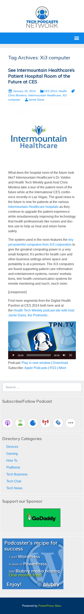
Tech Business (17, 474)
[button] (42, 340)
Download (60, 362)
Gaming (12, 453)
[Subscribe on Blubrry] (33, 423)
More (62, 368)
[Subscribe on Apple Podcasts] (7, 423)
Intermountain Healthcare (44, 95)
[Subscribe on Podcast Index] (45, 423)
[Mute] (64, 355)
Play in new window (36, 362)
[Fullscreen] (71, 355)
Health (63, 91)
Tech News (14, 488)
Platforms (13, 467)
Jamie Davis (36, 99)
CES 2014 (50, 91)
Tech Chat (13, 481)
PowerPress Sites (49, 605)
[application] (42, 340)
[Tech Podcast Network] (42, 17)
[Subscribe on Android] (20, 423)
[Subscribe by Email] (58, 423)
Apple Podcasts (35, 368)
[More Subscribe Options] (70, 423)
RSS (53, 368)
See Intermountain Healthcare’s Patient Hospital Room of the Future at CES (41, 76)
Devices (12, 446)
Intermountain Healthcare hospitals (33, 206)
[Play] (13, 355)
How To (11, 460)
